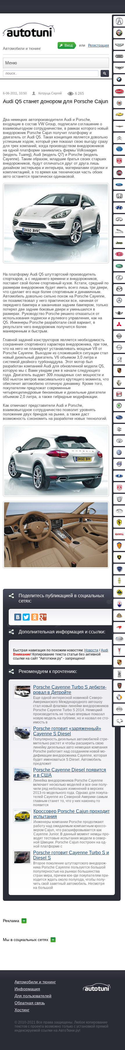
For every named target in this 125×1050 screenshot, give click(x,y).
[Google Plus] (43, 617)
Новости (91, 650)
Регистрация (98, 45)
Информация (27, 988)
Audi (104, 650)
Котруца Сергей (50, 93)
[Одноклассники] (34, 617)
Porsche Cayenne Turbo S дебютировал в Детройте (69, 690)
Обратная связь (30, 1002)
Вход (69, 45)
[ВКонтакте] (17, 617)
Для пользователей (33, 995)
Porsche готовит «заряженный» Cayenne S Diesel (67, 731)
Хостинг (22, 1009)
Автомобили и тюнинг (35, 981)
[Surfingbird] (51, 617)
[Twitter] (26, 617)
